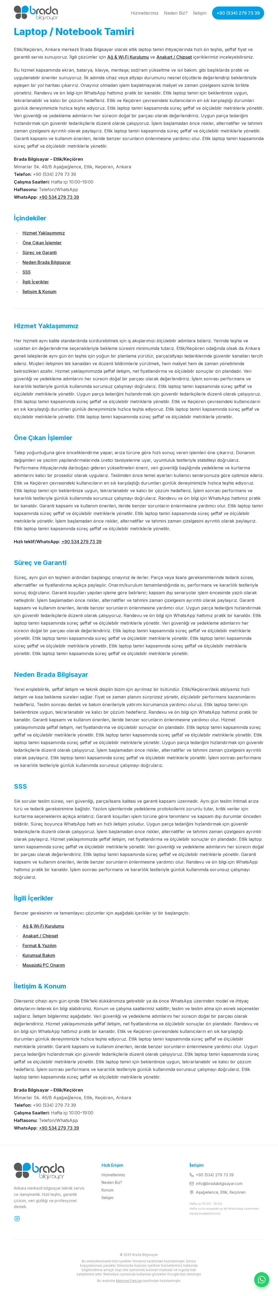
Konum (107, 1190)
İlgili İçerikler (36, 282)
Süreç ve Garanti (40, 252)
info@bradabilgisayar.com (219, 1183)
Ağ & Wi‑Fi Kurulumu (128, 57)
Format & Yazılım (39, 945)
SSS (27, 272)
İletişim (200, 13)
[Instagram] (17, 1218)
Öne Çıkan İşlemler (42, 242)
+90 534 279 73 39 (59, 197)
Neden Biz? (176, 13)
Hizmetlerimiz (145, 13)
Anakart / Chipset (174, 57)
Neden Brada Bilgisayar (47, 262)
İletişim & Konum (39, 291)
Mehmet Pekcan (129, 1281)
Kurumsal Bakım (39, 955)
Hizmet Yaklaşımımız (44, 233)
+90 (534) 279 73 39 (238, 13)
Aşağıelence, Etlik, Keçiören (221, 1192)
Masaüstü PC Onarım (44, 965)
